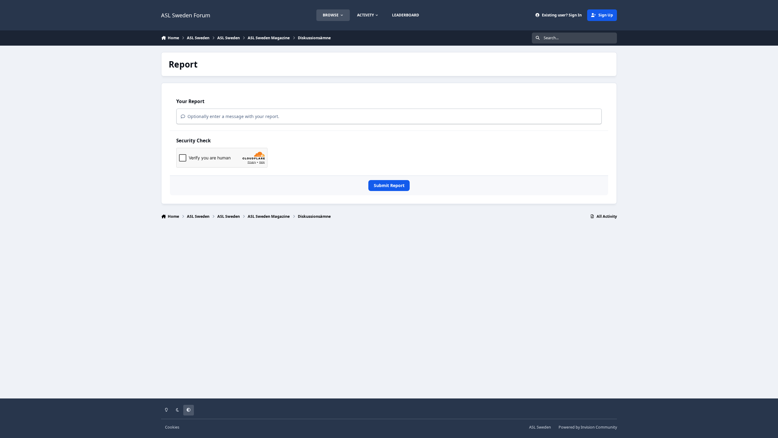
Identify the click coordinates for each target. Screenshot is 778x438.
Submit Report (389, 185)
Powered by (588, 427)
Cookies (172, 427)
